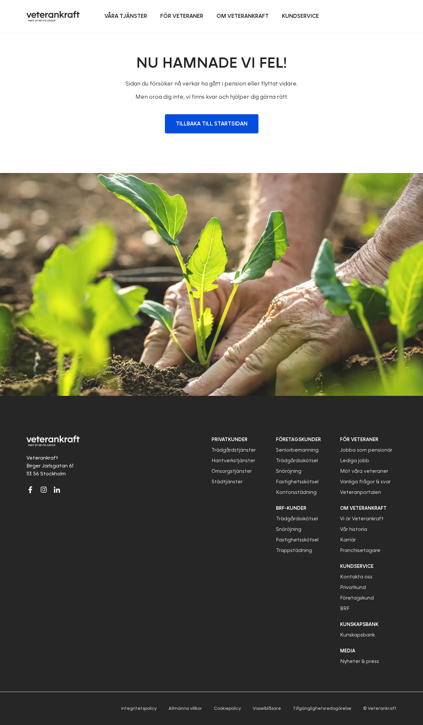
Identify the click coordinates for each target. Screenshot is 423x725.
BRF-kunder (291, 508)
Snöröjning (288, 471)
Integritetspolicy (139, 708)
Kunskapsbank (357, 635)
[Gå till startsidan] (53, 16)
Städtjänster (227, 482)
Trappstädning (294, 550)
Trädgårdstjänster (234, 450)
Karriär (348, 540)
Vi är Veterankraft (362, 519)
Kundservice (356, 566)
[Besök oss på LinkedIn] (57, 490)
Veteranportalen (360, 492)
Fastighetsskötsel (297, 482)
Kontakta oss (356, 577)
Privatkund (353, 587)
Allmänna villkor (185, 708)
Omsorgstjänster (232, 471)
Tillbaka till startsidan (212, 124)
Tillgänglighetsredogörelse (322, 708)
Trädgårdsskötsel (297, 461)
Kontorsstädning (296, 492)
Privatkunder (230, 439)
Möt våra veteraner (364, 471)
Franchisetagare (360, 550)
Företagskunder (298, 439)
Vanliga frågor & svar (365, 482)
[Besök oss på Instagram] (44, 490)
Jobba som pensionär (366, 450)
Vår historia (353, 529)
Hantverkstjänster (233, 461)
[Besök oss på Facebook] (30, 490)
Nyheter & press (359, 661)
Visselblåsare (267, 708)
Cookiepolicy (227, 708)
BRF (344, 608)
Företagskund (357, 598)
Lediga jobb (354, 461)
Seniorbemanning (297, 450)
